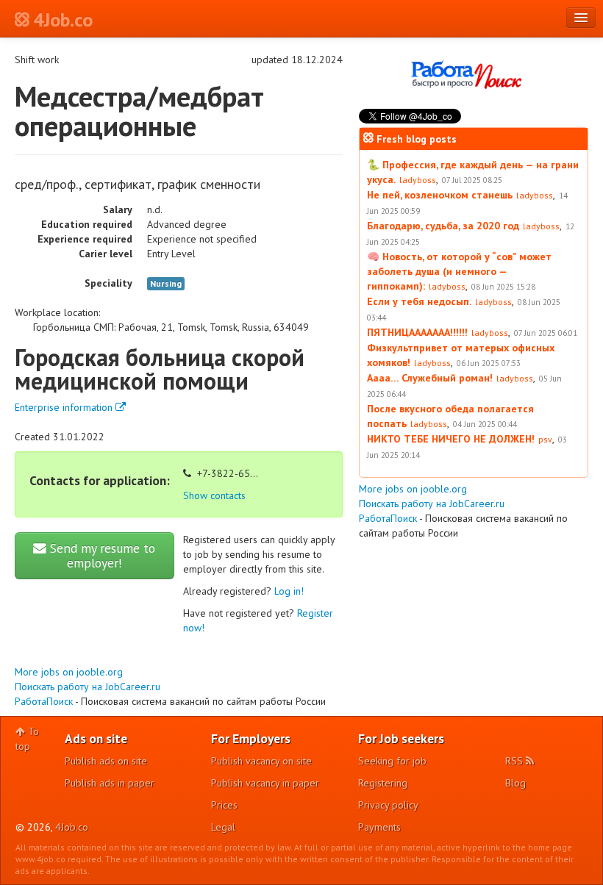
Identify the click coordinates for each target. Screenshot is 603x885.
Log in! (289, 591)
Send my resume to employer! (100, 555)
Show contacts (214, 495)
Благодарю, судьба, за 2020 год (443, 225)
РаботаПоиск (44, 701)
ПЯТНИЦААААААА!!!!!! (417, 332)
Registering (382, 782)
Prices (224, 804)
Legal (223, 827)
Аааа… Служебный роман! (430, 377)
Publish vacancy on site (261, 760)
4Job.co (71, 827)
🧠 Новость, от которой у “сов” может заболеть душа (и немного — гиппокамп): (459, 271)
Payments (379, 827)
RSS (515, 760)
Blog (515, 782)
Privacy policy (388, 804)
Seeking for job (392, 760)
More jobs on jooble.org (69, 671)
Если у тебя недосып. (419, 301)
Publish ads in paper (109, 782)
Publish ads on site (106, 760)
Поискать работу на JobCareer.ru (87, 686)
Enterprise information (65, 407)
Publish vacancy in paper (265, 782)
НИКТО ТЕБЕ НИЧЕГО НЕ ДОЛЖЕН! (451, 438)
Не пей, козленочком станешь (440, 194)
